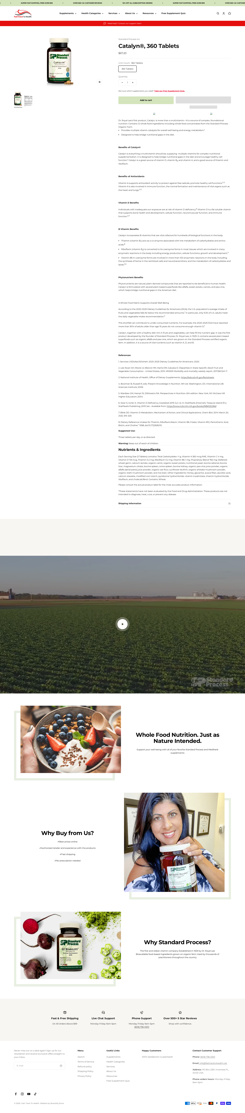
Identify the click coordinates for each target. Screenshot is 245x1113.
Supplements (66, 13)
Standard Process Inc (129, 39)
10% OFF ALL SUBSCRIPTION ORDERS (137, 3)
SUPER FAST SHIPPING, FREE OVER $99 (37, 3)
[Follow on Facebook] (15, 1094)
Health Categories (91, 13)
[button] (203, 99)
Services (112, 13)
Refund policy (85, 1066)
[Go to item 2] (28, 101)
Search (81, 1057)
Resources (148, 13)
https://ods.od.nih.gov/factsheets (197, 377)
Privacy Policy (84, 1076)
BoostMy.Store (57, 1103)
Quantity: (123, 76)
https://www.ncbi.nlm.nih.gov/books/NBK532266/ (191, 406)
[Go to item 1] (18, 99)
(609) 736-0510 (141, 1027)
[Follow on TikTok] (35, 1094)
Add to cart (146, 100)
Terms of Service (86, 1062)
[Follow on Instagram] (22, 1094)
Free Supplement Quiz (173, 13)
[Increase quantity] (132, 83)
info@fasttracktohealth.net (213, 1063)
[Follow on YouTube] (28, 1094)
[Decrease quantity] (122, 83)
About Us (130, 13)
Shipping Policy (85, 1071)
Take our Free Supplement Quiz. (169, 91)
